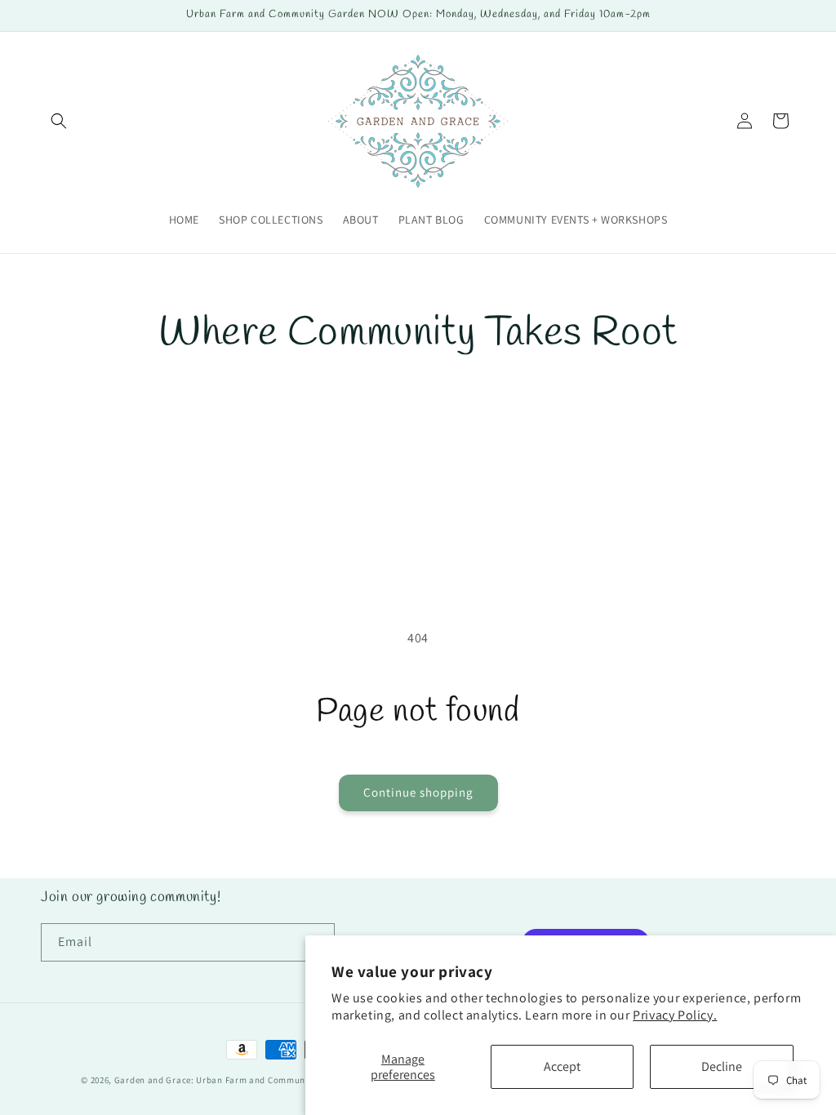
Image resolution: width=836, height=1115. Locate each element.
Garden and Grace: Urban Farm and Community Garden (232, 1080)
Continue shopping (418, 792)
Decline (721, 1066)
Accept (562, 1066)
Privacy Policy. (675, 1015)
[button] (59, 121)
